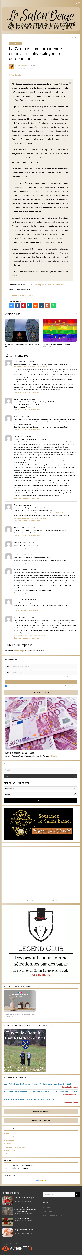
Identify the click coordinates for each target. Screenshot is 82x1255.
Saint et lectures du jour (15, 1147)
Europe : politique (16, 43)
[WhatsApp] (53, 305)
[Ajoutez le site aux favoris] (41, 1181)
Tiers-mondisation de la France (24, 1218)
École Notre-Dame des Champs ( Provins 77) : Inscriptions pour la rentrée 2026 (37, 1084)
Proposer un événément (41, 1121)
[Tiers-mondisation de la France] (7, 1225)
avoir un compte (19, 651)
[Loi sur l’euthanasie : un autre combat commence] (7, 1236)
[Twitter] (11, 305)
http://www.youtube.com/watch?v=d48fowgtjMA (30, 518)
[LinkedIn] (29, 305)
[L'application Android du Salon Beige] (45, 1181)
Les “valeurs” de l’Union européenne (56, 344)
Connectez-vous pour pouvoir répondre (27, 392)
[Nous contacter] (39, 1181)
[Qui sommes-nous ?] (37, 1181)
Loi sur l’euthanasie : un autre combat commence (24, 1230)
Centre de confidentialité (15, 1154)
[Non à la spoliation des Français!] (41, 749)
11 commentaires (20, 68)
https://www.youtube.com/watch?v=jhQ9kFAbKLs (30, 366)
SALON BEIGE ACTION (41, 693)
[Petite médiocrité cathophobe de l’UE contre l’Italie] (22, 341)
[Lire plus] (54, 756)
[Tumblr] (41, 305)
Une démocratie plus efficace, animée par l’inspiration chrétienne (26, 1198)
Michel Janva (22, 65)
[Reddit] (35, 305)
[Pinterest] (23, 305)
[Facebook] (17, 305)
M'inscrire (74, 685)
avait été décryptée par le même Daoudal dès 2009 (45, 285)
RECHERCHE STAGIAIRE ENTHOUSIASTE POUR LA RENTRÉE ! (31, 1099)
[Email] (47, 305)
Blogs (8, 1133)
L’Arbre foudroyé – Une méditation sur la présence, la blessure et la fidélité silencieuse (26, 1209)
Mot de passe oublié (70, 677)
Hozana (58, 900)
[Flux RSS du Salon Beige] (43, 1181)
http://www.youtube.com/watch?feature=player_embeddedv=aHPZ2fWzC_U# (40, 513)
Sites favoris (11, 1150)
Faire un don (11, 1137)
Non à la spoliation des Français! (20, 753)
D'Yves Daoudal (15, 75)
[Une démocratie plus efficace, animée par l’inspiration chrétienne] (7, 1204)
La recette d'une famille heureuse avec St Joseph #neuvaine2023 (38, 900)
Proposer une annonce (41, 1111)
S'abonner (47, 1211)
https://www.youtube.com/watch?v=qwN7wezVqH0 (31, 635)
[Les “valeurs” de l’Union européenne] (60, 341)
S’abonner (10, 1140)
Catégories (10, 1144)
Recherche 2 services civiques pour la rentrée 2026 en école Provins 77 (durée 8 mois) (40, 1092)
